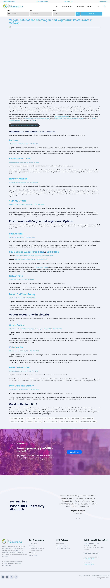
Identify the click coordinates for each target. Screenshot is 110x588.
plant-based (75, 418)
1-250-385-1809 (57, 329)
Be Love (13, 140)
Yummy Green (17, 200)
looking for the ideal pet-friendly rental (36, 119)
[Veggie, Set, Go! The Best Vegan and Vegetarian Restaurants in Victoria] (55, 60)
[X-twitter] (12, 577)
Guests (54, 10)
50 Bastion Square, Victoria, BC (18, 162)
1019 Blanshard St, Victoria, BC (18, 144)
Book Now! (103, 1)
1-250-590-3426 (32, 182)
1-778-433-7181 (33, 144)
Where (8, 10)
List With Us (68, 1)
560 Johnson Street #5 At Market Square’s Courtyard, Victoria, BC (30, 329)
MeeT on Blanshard (20, 367)
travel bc (29, 421)
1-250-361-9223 (34, 162)
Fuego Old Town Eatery (22, 294)
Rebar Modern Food (20, 158)
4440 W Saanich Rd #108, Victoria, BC (21, 204)
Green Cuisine (17, 325)
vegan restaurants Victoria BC (68, 421)
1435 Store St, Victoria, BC (17, 298)
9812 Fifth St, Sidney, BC (16, 280)
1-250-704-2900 (33, 371)
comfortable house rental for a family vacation (69, 119)
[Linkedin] (7, 577)
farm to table (31, 418)
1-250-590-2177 (31, 298)
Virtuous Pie (16, 347)
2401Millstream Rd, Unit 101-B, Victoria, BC (29, 256)
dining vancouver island (17, 418)
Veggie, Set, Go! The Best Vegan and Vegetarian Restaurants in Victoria (50, 21)
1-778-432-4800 (39, 204)
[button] (76, 518)
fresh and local (42, 418)
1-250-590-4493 (48, 256)
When (31, 10)
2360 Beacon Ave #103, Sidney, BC (25, 259)
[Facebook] (3, 577)
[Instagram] (16, 577)
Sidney (46, 267)
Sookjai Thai (16, 233)
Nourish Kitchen (18, 178)
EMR (34, 120)
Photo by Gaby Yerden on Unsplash (59, 418)
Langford (39, 267)
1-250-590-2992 (34, 351)
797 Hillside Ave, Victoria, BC (18, 371)
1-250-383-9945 (30, 237)
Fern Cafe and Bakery (21, 385)
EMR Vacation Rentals (62, 117)
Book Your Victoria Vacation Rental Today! (24, 125)
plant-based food (88, 418)
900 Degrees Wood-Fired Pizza (26, 252)
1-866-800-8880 (9, 1)
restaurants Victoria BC (17, 421)
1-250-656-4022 (30, 280)
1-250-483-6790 (42, 1)
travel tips (38, 421)
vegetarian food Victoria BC (88, 421)
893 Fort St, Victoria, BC (16, 237)
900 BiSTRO (53, 252)
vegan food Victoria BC (50, 421)
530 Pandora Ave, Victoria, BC (18, 351)
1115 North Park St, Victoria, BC (18, 389)
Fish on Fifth (16, 276)
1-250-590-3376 (34, 389)
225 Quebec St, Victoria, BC (17, 182)
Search (91, 13)
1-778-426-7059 (42, 259)
